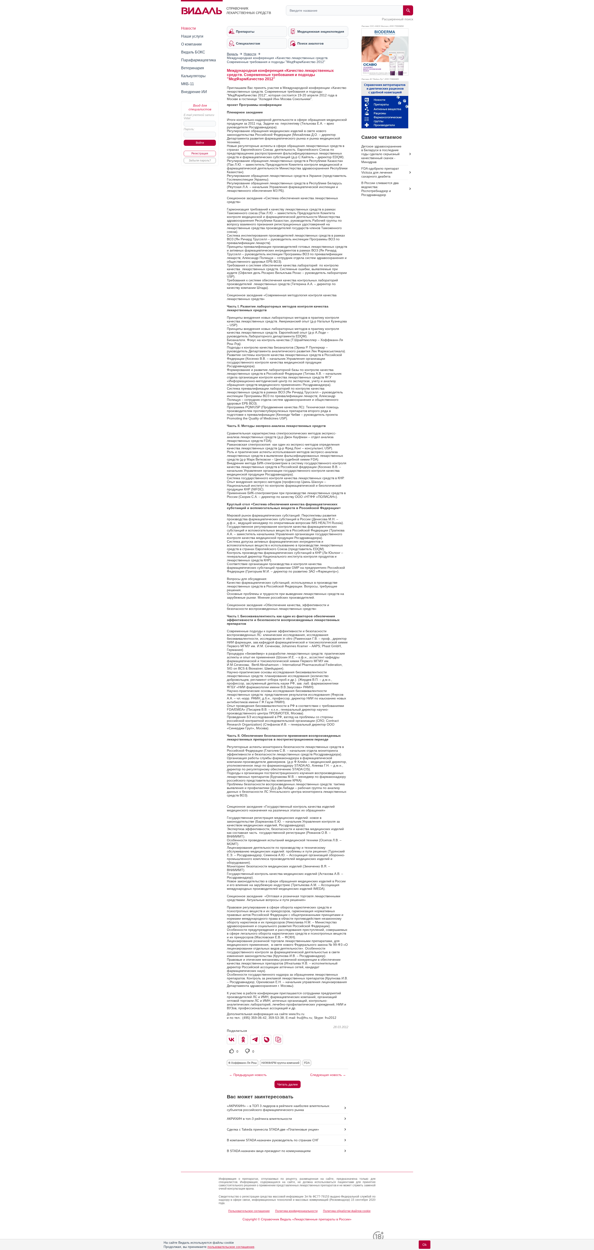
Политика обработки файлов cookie (347, 1211)
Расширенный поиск (397, 19)
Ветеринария (192, 68)
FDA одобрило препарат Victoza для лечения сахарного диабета (380, 172)
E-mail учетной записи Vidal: (199, 116)
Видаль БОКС (193, 52)
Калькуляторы (193, 76)
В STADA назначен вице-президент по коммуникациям (269, 1151)
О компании (191, 44)
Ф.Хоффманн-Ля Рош (242, 1063)
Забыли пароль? (200, 160)
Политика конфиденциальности (296, 1211)
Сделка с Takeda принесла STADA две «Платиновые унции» (273, 1129)
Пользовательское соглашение (249, 1211)
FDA (307, 1063)
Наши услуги (192, 36)
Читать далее (287, 1084)
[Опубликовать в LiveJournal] (266, 1039)
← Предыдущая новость (248, 1075)
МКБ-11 (187, 84)
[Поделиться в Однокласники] (243, 1039)
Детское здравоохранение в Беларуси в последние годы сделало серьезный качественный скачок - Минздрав (381, 154)
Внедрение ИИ (194, 92)
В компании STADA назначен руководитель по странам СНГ (273, 1140)
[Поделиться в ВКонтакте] (231, 1039)
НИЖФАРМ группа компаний (280, 1063)
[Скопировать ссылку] (278, 1039)
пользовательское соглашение (230, 1247)
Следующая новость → (328, 1075)
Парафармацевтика (198, 60)
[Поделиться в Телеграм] (255, 1039)
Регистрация (199, 153)
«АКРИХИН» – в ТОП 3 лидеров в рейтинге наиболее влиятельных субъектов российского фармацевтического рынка (278, 1108)
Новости (188, 28)
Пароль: (189, 129)
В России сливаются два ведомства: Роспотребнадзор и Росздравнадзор (380, 189)
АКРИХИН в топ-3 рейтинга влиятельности (259, 1119)
